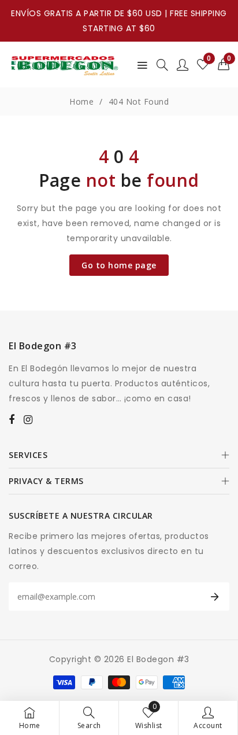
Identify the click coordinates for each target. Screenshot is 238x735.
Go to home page (119, 265)
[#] (12, 420)
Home (81, 101)
